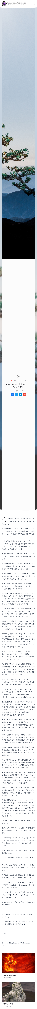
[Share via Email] (24, 394)
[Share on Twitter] (16, 394)
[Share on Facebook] (12, 394)
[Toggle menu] (34, 4)
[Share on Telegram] (20, 394)
